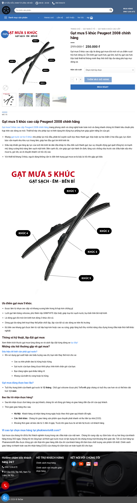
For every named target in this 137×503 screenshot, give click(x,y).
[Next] (61, 58)
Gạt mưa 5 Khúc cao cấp (109, 29)
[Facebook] (74, 463)
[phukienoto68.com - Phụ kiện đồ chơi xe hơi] (6, 10)
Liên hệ (60, 18)
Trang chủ (49, 18)
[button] (21, 17)
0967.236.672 (11, 467)
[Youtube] (81, 463)
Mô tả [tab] (4, 115)
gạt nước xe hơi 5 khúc (21, 137)
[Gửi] (111, 10)
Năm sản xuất (76, 70)
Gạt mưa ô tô (89, 29)
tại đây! (74, 342)
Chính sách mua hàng (46, 463)
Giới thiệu (70, 18)
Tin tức (80, 18)
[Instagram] (95, 463)
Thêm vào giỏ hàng (98, 79)
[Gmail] (89, 463)
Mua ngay (103, 87)
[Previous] (6, 58)
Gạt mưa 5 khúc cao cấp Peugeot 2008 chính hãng (25, 127)
